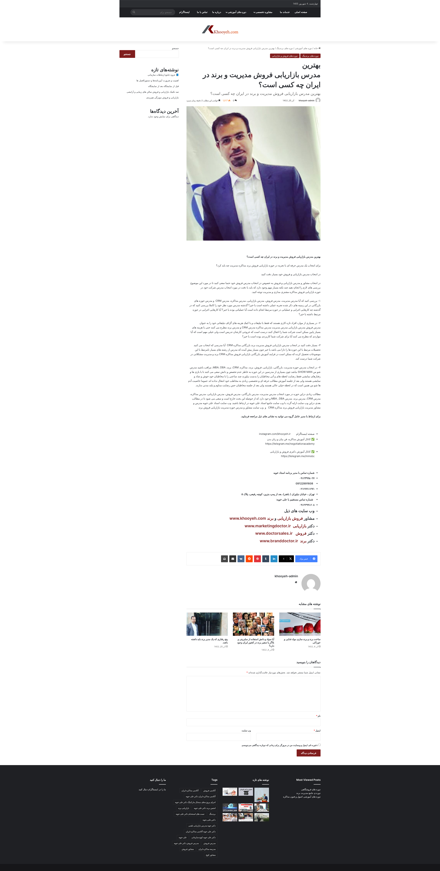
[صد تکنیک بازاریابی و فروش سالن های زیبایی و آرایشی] (261, 807)
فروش (297, 518)
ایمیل (317, 730)
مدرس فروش (210, 843)
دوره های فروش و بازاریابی (285, 55)
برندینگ (212, 814)
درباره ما (216, 12)
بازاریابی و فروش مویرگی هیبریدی (162, 97)
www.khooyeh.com (247, 518)
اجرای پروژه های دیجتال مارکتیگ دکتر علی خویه (195, 802)
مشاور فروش (188, 849)
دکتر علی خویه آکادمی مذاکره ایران (201, 831)
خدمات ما (285, 12)
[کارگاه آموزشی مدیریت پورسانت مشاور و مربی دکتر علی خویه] (230, 807)
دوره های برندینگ (284, 48)
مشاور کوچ (211, 855)
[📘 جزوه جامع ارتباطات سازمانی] (261, 795)
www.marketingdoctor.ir (268, 525)
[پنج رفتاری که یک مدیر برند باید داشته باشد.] (207, 624)
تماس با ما (202, 12)
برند (270, 518)
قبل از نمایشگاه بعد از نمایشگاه (163, 86)
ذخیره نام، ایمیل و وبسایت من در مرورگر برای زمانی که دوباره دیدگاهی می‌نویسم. (279, 745)
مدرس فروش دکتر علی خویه (186, 843)
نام (318, 715)
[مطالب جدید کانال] (230, 817)
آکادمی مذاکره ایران (190, 790)
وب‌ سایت (246, 730)
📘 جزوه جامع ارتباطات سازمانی (163, 74)
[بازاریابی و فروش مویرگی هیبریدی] (246, 807)
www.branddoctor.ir (279, 540)
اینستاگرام (184, 12)
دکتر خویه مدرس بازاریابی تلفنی (202, 825)
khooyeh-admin (306, 100)
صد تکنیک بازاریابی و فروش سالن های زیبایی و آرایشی (153, 91)
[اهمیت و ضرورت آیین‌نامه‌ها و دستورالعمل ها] (246, 792)
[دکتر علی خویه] (220, 29)
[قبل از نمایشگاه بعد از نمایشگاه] (230, 792)
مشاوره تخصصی (264, 12)
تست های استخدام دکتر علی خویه (190, 814)
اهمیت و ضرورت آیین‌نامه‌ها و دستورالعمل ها (157, 80)
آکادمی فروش (209, 790)
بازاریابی (284, 518)
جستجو (175, 48)
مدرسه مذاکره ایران (207, 849)
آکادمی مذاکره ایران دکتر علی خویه (201, 796)
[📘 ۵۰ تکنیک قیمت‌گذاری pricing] (261, 817)
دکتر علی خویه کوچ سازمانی (203, 837)
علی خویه (183, 837)
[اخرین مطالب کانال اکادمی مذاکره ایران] (246, 817)
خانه (316, 48)
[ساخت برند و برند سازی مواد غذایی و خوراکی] (300, 624)
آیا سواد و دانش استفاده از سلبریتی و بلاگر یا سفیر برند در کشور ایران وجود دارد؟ (255, 642)
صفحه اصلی (301, 12)
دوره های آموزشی (237, 12)
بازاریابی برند (183, 808)
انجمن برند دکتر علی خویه (205, 808)
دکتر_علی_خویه (209, 819)
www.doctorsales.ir (274, 533)
